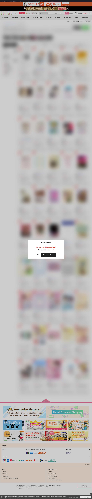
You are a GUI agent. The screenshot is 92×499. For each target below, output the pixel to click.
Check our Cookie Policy (73, 497)
